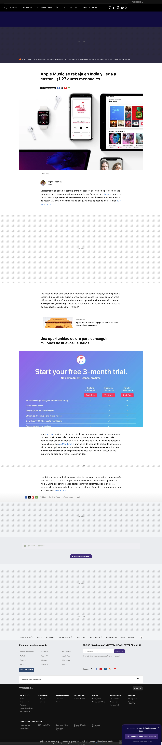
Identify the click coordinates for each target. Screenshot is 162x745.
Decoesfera (114, 702)
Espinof (58, 702)
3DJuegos (41, 699)
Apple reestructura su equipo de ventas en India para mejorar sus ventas (97, 323)
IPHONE (13, 8)
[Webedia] (137, 1)
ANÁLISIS (74, 8)
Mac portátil (66, 652)
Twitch (110, 7)
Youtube (122, 7)
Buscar (138, 679)
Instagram (118, 7)
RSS (110, 668)
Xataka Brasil (24, 728)
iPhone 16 (39, 637)
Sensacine (59, 699)
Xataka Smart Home (26, 708)
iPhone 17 (44, 664)
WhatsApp (66, 660)
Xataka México (25, 725)
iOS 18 (122, 637)
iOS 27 (66, 59)
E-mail (69, 88)
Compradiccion (115, 705)
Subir (136, 688)
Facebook (58, 88)
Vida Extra (41, 702)
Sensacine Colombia (59, 729)
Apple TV (44, 656)
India (78, 497)
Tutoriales (44, 652)
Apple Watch (84, 59)
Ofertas (44, 660)
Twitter (126, 7)
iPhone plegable (55, 59)
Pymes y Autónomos (132, 703)
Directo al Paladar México (80, 726)
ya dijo (50, 434)
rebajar (105, 194)
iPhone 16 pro (51, 637)
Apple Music (68, 497)
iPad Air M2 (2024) (65, 637)
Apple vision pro (111, 637)
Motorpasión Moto (98, 702)
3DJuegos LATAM (44, 725)
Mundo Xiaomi (25, 711)
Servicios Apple (54, 497)
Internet (115, 59)
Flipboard (114, 7)
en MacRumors (66, 444)
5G (109, 59)
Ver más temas (26, 670)
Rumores (23, 660)
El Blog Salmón (133, 699)
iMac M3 (131, 637)
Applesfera (23, 705)
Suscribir (119, 651)
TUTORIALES (26, 8)
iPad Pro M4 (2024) (95, 637)
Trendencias (114, 699)
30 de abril (60, 490)
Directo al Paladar (80, 699)
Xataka (22, 699)
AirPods (74, 59)
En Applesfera (81, 320)
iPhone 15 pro (81, 637)
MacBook (23, 664)
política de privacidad (112, 656)
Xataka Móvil (24, 702)
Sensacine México (62, 725)
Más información (97, 743)
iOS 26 (64, 664)
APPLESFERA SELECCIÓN (47, 8)
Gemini (94, 59)
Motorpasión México (96, 726)
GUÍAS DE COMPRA (90, 8)
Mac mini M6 (42, 59)
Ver (82, 556)
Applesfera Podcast (27, 652)
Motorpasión (96, 699)
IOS (64, 8)
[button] (54, 181)
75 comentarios (49, 88)
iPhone (102, 59)
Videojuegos (125, 59)
